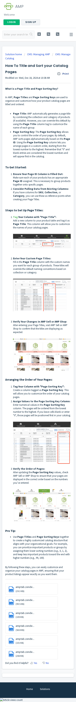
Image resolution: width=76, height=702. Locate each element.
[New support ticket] (39, 34)
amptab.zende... (25, 587)
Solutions (45, 689)
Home (29, 689)
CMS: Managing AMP (38, 54)
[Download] (31, 358)
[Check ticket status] (48, 34)
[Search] (31, 34)
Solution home (14, 54)
